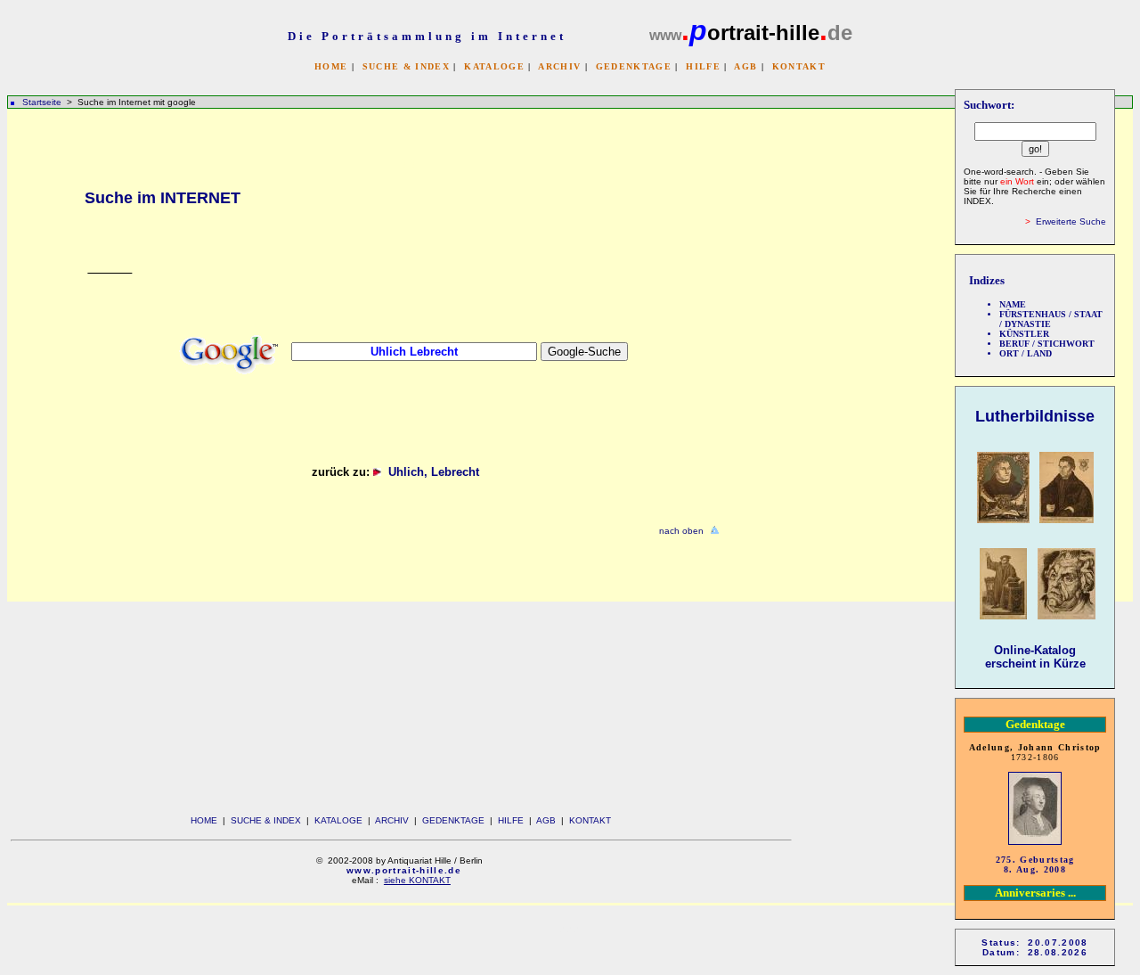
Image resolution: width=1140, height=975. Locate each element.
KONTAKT (799, 66)
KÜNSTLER (1024, 334)
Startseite (41, 102)
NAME (1012, 304)
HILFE (703, 66)
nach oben (681, 531)
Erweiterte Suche (1071, 221)
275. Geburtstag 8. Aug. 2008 (1035, 864)
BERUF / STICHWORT (1047, 343)
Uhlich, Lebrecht (437, 472)
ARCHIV (559, 66)
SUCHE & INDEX (406, 66)
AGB (745, 66)
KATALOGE (494, 66)
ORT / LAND (1025, 353)
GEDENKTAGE (634, 66)
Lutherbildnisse (1035, 416)
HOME (330, 66)
